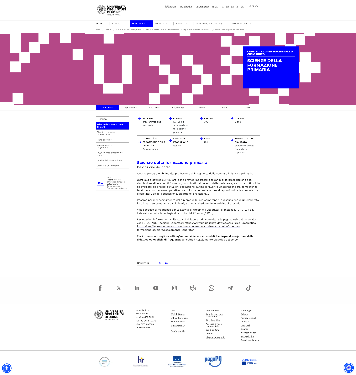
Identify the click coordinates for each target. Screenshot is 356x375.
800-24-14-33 (178, 325)
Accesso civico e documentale (214, 325)
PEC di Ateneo (178, 314)
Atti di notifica (213, 320)
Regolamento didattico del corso (217, 239)
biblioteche (170, 6)
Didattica (138, 23)
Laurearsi (178, 107)
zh (242, 6)
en (227, 6)
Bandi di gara (212, 330)
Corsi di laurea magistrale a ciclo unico (229, 30)
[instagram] (174, 290)
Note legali (246, 310)
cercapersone (202, 6)
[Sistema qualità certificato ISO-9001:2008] (104, 361)
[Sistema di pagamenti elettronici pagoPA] (213, 361)
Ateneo (116, 23)
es (232, 6)
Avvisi (225, 107)
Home (99, 23)
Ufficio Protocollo (180, 318)
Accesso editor (248, 332)
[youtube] (156, 290)
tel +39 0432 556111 (145, 317)
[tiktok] (248, 290)
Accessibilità (247, 336)
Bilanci (244, 329)
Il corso (108, 107)
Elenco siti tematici (215, 337)
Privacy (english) (249, 318)
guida (214, 6)
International (240, 23)
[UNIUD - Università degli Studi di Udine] (111, 10)
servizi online (186, 6)
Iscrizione (131, 107)
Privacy (244, 314)
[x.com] (118, 290)
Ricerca (159, 23)
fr (237, 6)
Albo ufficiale (212, 310)
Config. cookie (178, 331)
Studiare (154, 107)
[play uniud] (193, 290)
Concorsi (245, 325)
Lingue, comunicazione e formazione (196, 30)
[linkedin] (137, 290)
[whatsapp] (211, 290)
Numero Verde (178, 321)
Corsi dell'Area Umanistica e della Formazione (162, 30)
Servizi (180, 23)
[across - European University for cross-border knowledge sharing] (249, 361)
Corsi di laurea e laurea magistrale (128, 30)
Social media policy (250, 340)
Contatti (248, 107)
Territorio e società (208, 23)
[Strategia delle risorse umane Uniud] (140, 361)
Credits (209, 333)
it (223, 6)
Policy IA (245, 321)
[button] (7, 368)
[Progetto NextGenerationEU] (177, 361)
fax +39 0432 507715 (146, 321)
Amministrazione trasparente (214, 315)
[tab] (107, 107)
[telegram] (230, 290)
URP (173, 310)
